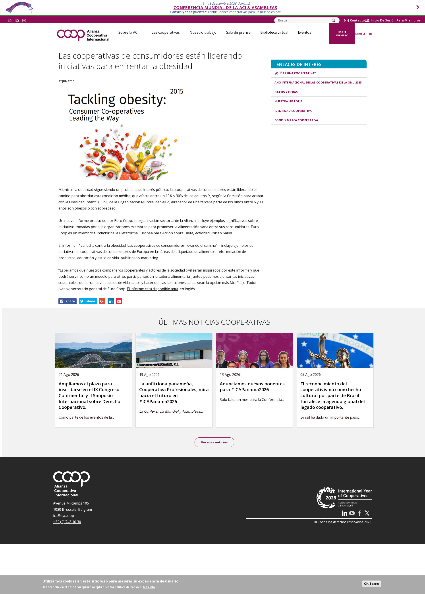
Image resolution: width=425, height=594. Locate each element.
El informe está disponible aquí (152, 288)
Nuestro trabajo (202, 32)
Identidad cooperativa (293, 111)
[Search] (333, 20)
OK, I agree (371, 583)
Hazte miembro (342, 33)
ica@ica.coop (63, 515)
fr (24, 20)
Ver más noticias (214, 442)
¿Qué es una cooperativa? (295, 73)
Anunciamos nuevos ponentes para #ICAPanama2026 (252, 387)
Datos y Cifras (286, 92)
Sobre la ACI (128, 32)
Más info (149, 587)
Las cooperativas (166, 32)
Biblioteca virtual (274, 32)
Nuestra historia (288, 101)
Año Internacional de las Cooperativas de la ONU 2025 (317, 82)
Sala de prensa (238, 32)
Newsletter (363, 33)
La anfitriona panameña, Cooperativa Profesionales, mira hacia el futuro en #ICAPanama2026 (174, 392)
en (10, 20)
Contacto (357, 20)
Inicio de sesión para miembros (396, 20)
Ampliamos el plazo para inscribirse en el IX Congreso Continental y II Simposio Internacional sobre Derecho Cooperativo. (89, 395)
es (17, 20)
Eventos (304, 32)
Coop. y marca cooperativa (296, 120)
